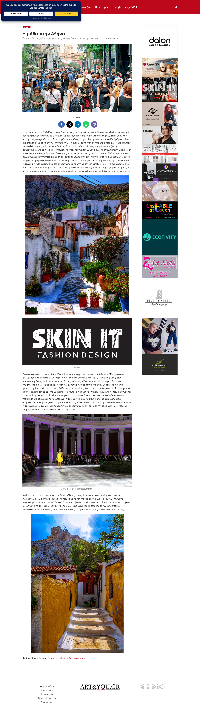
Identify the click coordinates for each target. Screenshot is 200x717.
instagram (157, 686)
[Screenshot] (160, 41)
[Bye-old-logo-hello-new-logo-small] (160, 236)
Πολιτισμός (101, 7)
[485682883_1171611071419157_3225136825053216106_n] (160, 335)
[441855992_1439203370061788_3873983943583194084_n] (160, 89)
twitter (148, 686)
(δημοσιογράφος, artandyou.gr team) (66, 658)
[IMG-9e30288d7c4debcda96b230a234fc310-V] (160, 210)
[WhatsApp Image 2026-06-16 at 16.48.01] (160, 66)
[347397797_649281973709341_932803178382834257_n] (160, 364)
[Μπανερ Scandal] (160, 134)
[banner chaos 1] (160, 113)
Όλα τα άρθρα (47, 685)
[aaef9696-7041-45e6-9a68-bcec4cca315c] (160, 191)
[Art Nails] (160, 266)
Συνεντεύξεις (83, 7)
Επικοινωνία (47, 694)
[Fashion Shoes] (160, 297)
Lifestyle (117, 7)
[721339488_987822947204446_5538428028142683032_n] (160, 172)
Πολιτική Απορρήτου (47, 698)
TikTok (162, 686)
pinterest (153, 686)
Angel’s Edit (131, 7)
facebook (143, 686)
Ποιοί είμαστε (47, 689)
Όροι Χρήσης (47, 702)
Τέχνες (27, 27)
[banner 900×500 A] (160, 153)
